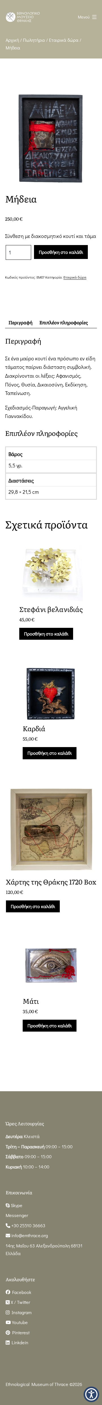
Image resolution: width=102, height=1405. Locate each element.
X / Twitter (20, 1302)
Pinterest (19, 1332)
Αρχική (12, 40)
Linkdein (19, 1342)
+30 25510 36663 (27, 1225)
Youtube (19, 1322)
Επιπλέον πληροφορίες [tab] (63, 322)
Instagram (20, 1312)
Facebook (20, 1292)
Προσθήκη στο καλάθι (61, 252)
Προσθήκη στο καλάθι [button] (46, 634)
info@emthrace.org (29, 1235)
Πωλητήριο (34, 40)
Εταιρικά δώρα (63, 40)
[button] (91, 1394)
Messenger (17, 1215)
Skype (16, 1205)
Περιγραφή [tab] (20, 322)
